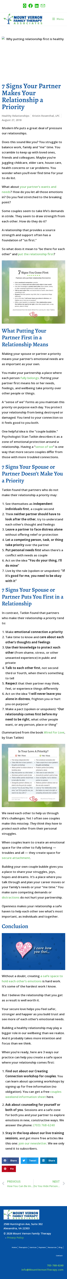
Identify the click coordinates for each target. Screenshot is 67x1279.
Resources (52, 1247)
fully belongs (29, 378)
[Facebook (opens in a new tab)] (30, 6)
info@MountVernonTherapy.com (42, 1269)
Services (33, 1247)
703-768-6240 (55, 1265)
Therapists (23, 1247)
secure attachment (16, 858)
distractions (10, 897)
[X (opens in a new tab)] (24, 6)
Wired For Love (54, 732)
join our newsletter (32, 1143)
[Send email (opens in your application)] (42, 6)
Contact (59, 1255)
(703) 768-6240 (44, 1125)
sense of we (44, 447)
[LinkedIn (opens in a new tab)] (37, 6)
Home (14, 1247)
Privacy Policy (15, 1237)
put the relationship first (36, 254)
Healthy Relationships (15, 115)
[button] (10, 1160)
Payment (42, 1247)
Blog (60, 1247)
